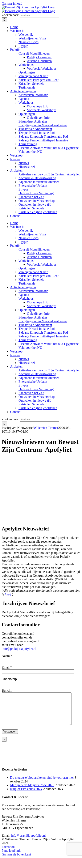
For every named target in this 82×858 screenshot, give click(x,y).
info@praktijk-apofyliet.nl (19, 648)
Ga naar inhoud (12, 3)
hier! (8, 594)
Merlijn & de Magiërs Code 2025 (32, 785)
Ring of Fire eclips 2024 (26, 789)
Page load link (11, 850)
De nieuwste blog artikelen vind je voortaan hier (42, 777)
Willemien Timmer (46, 428)
